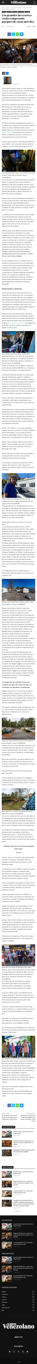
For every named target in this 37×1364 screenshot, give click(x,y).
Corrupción (4, 1146)
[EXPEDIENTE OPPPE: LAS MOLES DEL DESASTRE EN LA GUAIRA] (7, 1152)
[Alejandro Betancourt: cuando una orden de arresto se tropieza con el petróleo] (7, 1184)
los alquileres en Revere (17, 323)
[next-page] (6, 1159)
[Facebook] (9, 34)
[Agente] (3, 27)
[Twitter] (13, 34)
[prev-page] (3, 1159)
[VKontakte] (27, 1351)
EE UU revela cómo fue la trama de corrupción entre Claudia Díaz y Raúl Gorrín (9, 1117)
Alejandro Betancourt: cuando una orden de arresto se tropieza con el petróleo (23, 1183)
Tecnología (27, 11)
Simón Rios (16, 84)
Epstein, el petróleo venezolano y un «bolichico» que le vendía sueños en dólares (23, 1142)
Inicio (3, 7)
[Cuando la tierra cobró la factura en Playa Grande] (7, 1134)
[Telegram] (21, 34)
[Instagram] (23, 1351)
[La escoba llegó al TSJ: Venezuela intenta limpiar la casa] (7, 1193)
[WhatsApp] (17, 34)
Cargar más (18, 1211)
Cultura (7, 7)
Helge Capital (6, 132)
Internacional (21, 11)
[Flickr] (18, 1351)
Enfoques (15, 11)
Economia (9, 11)
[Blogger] (9, 1351)
